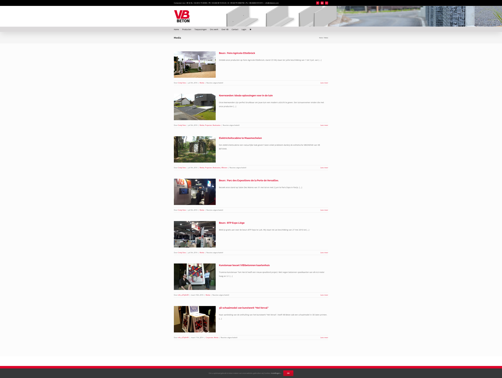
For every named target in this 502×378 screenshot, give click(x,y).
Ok (288, 373)
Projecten (208, 125)
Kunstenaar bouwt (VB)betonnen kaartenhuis (244, 265)
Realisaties (217, 125)
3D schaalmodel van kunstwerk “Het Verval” (244, 307)
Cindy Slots (182, 83)
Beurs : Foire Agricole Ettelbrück (237, 53)
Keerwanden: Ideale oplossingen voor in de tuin (246, 95)
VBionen (224, 167)
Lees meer (324, 83)
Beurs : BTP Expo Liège (232, 222)
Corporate (209, 337)
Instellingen (275, 373)
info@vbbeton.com (272, 3)
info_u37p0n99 (183, 295)
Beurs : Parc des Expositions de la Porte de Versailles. (249, 180)
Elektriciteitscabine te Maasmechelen (240, 138)
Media (202, 83)
